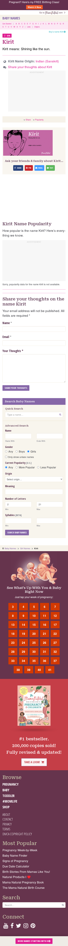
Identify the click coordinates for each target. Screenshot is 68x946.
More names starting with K (33, 941)
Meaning (10, 486)
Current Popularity (18, 463)
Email (5, 337)
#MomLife (9, 801)
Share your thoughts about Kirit (30, 67)
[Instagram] (25, 927)
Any (10, 451)
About (6, 814)
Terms (6, 829)
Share (28, 119)
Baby (5, 790)
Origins (37, 27)
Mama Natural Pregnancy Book (23, 882)
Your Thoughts (12, 351)
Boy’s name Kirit (56, 31)
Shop (6, 807)
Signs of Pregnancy (15, 861)
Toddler (8, 795)
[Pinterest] (33, 927)
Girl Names (25, 548)
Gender (9, 447)
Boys (22, 451)
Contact (7, 819)
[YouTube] (5, 927)
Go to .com (51, 12)
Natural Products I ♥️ (16, 877)
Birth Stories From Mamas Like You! (26, 872)
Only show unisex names (20, 457)
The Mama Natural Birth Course (23, 888)
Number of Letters (15, 499)
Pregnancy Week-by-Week (19, 850)
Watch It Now (34, 7)
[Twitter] (18, 927)
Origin (8, 473)
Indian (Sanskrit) (47, 61)
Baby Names (11, 18)
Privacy (7, 824)
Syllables (13, 515)
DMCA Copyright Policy (17, 834)
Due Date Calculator (15, 866)
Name (6, 323)
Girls (33, 451)
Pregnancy (10, 784)
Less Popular (48, 467)
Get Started (6, 24)
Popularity (39, 119)
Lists (29, 27)
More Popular (27, 467)
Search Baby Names (17, 532)
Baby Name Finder (14, 855)
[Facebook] (12, 927)
